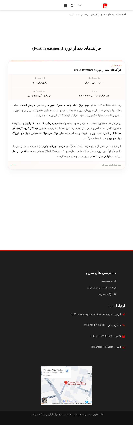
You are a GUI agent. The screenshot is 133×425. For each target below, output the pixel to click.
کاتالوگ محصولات (107, 294)
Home (121, 14)
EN (79, 5)
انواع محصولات (108, 281)
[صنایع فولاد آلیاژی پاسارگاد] (105, 5)
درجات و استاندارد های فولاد (101, 287)
